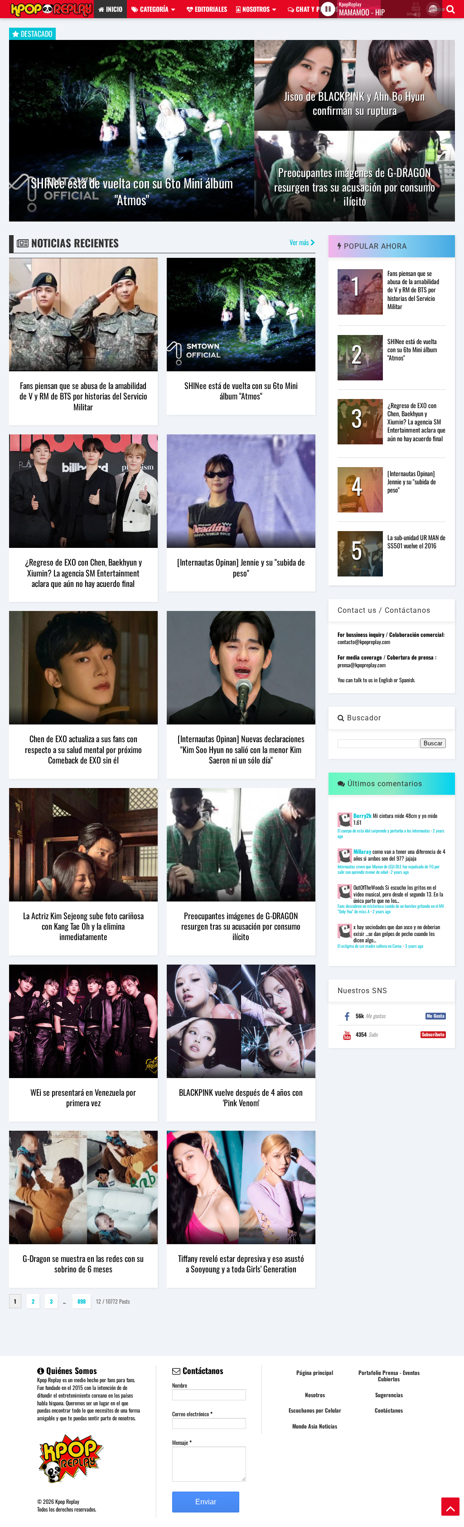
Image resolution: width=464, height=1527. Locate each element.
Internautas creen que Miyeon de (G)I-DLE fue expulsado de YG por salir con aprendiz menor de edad (389, 869)
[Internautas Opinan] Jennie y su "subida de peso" (241, 567)
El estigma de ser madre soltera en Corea (370, 946)
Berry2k (362, 815)
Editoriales (210, 9)
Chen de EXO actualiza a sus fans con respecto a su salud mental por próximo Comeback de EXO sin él (83, 749)
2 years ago (400, 872)
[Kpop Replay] (51, 13)
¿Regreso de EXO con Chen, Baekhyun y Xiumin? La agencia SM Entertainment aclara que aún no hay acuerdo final (83, 572)
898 (81, 1301)
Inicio (113, 9)
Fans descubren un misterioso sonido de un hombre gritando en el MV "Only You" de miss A (391, 909)
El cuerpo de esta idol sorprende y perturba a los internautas (384, 831)
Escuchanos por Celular (315, 1410)
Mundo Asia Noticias (314, 1426)
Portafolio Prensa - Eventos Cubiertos (389, 1376)
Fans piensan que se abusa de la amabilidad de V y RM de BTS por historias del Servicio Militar (83, 396)
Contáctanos (389, 1410)
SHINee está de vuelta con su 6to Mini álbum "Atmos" (132, 191)
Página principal (314, 1372)
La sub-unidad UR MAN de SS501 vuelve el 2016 (416, 541)
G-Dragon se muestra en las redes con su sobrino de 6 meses (83, 1263)
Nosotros (255, 9)
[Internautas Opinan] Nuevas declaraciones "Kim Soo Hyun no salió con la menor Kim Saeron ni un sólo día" (241, 749)
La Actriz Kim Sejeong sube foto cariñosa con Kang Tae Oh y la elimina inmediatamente (83, 926)
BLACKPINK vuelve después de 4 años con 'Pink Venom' (241, 1097)
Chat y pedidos (316, 9)
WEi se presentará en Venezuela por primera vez (83, 1097)
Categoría (153, 9)
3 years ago (414, 946)
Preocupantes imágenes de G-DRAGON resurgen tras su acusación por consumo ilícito (354, 186)
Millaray (362, 851)
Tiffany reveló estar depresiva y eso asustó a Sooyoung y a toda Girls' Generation (241, 1263)
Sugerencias (389, 1395)
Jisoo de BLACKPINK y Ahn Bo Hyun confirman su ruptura (354, 103)
